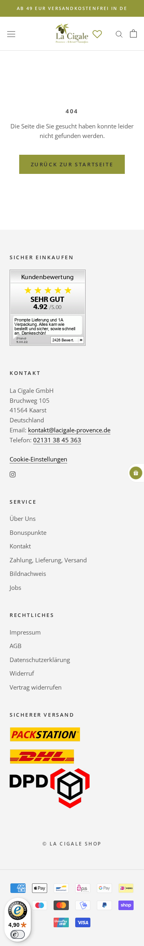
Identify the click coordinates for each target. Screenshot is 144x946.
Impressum (25, 632)
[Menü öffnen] (11, 33)
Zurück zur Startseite (72, 164)
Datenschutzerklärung (40, 660)
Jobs (15, 587)
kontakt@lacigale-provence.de (69, 430)
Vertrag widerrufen (36, 687)
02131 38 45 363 (57, 440)
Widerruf (22, 673)
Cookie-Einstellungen (38, 459)
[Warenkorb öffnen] (133, 33)
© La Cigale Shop (71, 843)
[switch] (17, 934)
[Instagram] (13, 474)
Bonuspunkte (28, 532)
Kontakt (20, 546)
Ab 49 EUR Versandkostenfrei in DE (72, 8)
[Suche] (119, 33)
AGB (16, 646)
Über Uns (23, 518)
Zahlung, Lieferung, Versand (48, 560)
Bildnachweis (28, 573)
